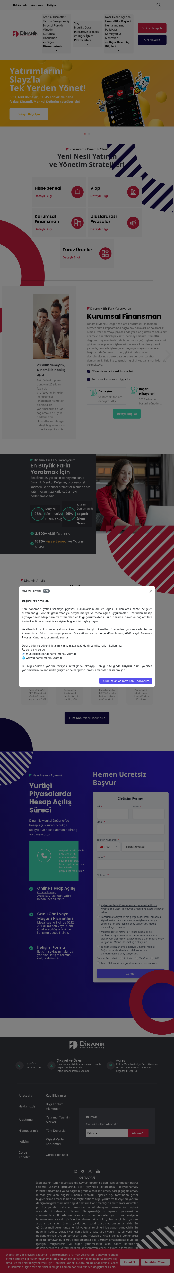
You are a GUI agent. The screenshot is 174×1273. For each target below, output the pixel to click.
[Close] (150, 591)
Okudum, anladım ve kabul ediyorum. (126, 681)
